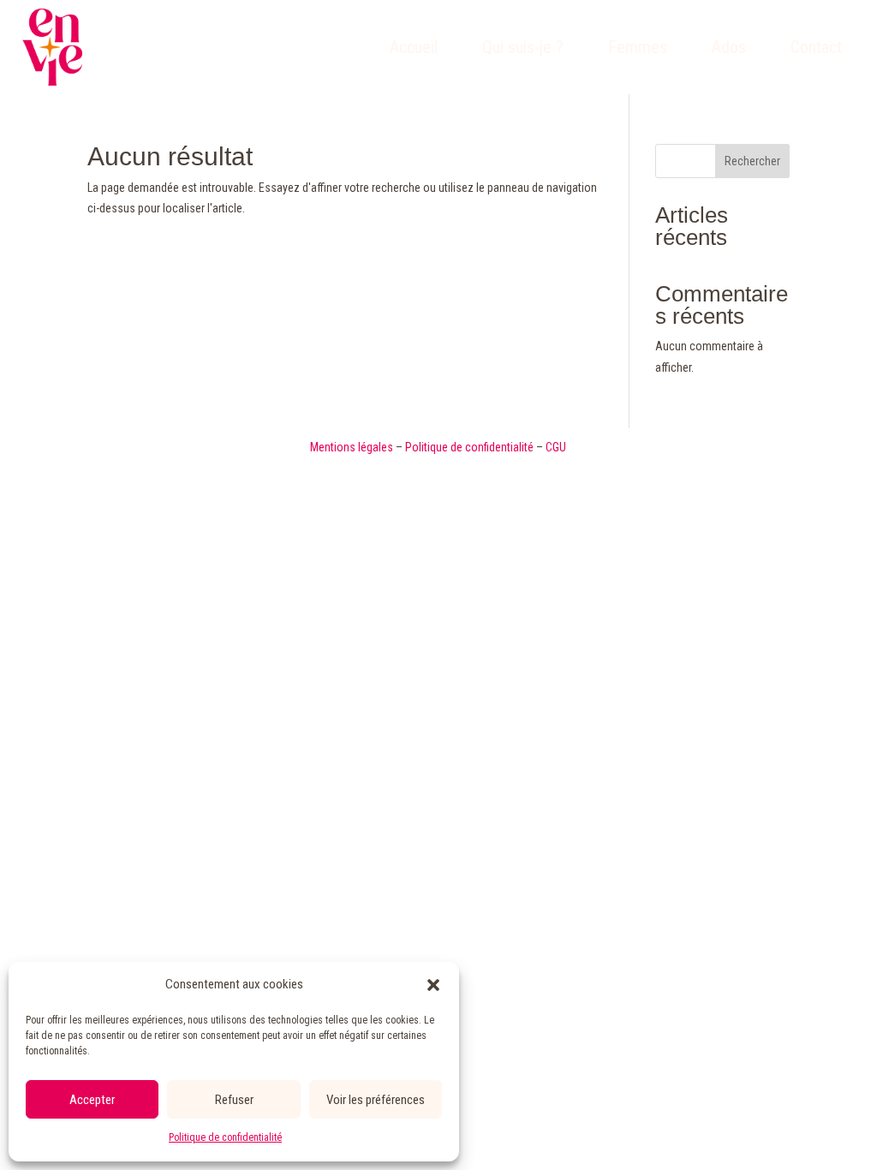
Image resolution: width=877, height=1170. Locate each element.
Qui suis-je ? (523, 47)
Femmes (637, 47)
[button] (433, 985)
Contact (816, 47)
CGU (556, 447)
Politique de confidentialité (225, 1137)
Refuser (234, 1099)
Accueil (414, 47)
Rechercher (752, 161)
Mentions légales (351, 447)
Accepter (92, 1099)
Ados (729, 47)
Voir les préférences (375, 1099)
